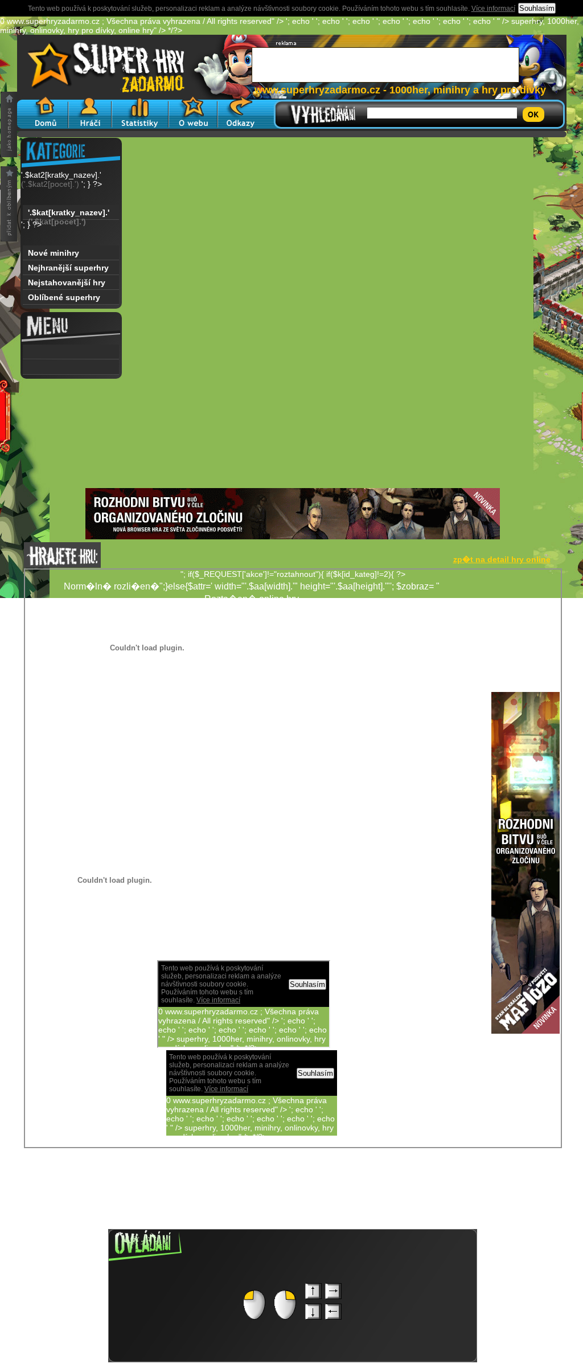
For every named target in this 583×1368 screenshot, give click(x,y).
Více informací (493, 9)
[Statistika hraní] (140, 112)
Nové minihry (53, 252)
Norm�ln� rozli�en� (413, 747)
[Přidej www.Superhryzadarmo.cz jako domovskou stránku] (9, 124)
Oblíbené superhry (64, 297)
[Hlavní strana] (42, 112)
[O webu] (193, 112)
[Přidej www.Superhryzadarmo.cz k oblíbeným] (9, 203)
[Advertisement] (292, 408)
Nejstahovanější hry (66, 282)
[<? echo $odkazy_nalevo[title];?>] (71, 367)
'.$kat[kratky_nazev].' (68, 214)
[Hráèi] (90, 112)
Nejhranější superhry (68, 267)
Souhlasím (537, 8)
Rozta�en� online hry (251, 599)
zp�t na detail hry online (502, 559)
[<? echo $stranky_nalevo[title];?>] (71, 352)
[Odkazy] (240, 112)
